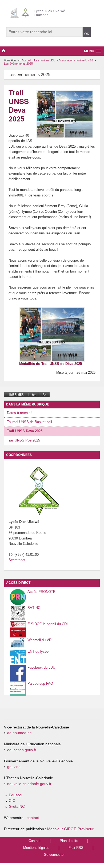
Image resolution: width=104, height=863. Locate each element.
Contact (35, 841)
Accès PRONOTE (41, 592)
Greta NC (17, 807)
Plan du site (69, 841)
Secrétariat (17, 560)
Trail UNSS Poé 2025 (23, 440)
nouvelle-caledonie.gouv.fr (29, 784)
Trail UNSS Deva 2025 (24, 431)
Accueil (26, 60)
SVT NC (33, 608)
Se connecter (54, 855)
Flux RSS (76, 848)
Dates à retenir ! (19, 413)
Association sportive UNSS (76, 60)
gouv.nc (13, 767)
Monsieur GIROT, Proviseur (70, 829)
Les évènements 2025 (18, 63)
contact (33, 818)
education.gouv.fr (21, 750)
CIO (12, 801)
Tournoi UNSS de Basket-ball (29, 422)
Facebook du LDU (41, 667)
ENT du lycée (38, 651)
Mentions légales (36, 848)
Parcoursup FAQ (40, 683)
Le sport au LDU (45, 60)
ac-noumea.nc (19, 733)
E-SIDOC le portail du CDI (47, 624)
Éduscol (15, 795)
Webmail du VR (39, 640)
